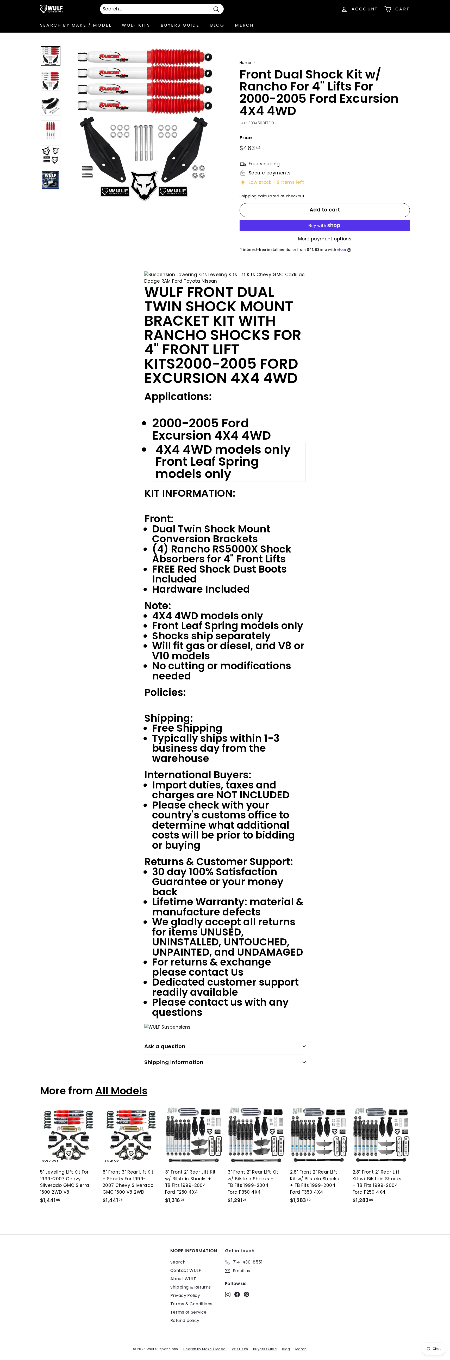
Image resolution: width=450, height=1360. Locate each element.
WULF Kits (136, 25)
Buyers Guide (180, 25)
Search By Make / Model (75, 25)
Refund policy (184, 1320)
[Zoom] (143, 124)
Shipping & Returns (190, 1287)
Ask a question (164, 1046)
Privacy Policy (185, 1295)
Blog (217, 25)
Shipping (248, 196)
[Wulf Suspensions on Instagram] (227, 1294)
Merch (244, 25)
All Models (121, 1091)
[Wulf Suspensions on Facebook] (237, 1294)
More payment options (325, 239)
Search (178, 1262)
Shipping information (173, 1062)
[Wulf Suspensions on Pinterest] (246, 1294)
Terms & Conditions (191, 1304)
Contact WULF (185, 1270)
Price (246, 137)
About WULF (183, 1279)
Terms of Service (188, 1312)
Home (245, 62)
